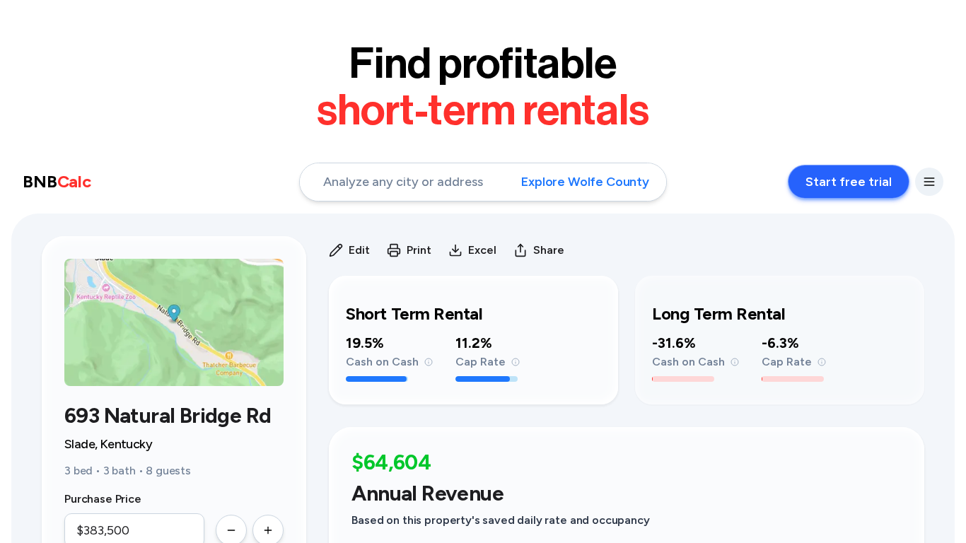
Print (419, 250)
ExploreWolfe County (585, 181)
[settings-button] (929, 182)
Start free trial (848, 181)
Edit (359, 250)
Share (548, 250)
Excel (482, 250)
